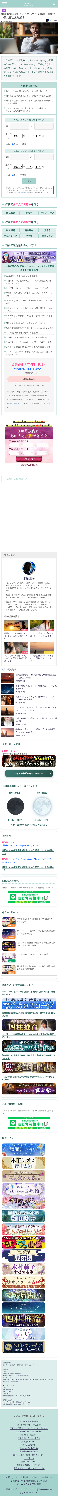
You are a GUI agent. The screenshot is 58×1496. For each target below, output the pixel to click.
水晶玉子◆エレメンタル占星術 (29, 1431)
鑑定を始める (29, 379)
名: (31, 126)
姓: (7, 126)
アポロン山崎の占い (29, 1444)
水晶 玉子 (53, 20)
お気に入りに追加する (17, 479)
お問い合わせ (12, 1477)
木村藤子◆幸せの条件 (29, 1451)
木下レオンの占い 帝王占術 (29, 1424)
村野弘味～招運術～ (29, 1434)
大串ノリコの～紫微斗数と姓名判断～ (29, 1454)
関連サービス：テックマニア (20, 1489)
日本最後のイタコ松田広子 (29, 1437)
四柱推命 (10, 212)
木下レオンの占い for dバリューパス (29, 1468)
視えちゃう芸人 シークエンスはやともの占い (29, 1428)
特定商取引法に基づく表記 (34, 1480)
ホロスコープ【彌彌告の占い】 (29, 1421)
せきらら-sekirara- (43, 1489)
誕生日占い (47, 235)
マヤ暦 (29, 235)
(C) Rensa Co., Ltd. (29, 1492)
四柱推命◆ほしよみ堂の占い (29, 1464)
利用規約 (24, 1477)
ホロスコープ (47, 212)
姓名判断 (10, 230)
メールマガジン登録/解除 (29, 1483)
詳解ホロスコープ (29, 1461)
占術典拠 (15, 1480)
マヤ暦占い (29, 1457)
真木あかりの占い (29, 1441)
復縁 (3, 10)
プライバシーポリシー (41, 1477)
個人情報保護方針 (22, 192)
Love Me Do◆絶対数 (29, 1448)
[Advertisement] (29, 514)
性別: (8, 144)
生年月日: (8, 135)
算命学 (29, 212)
